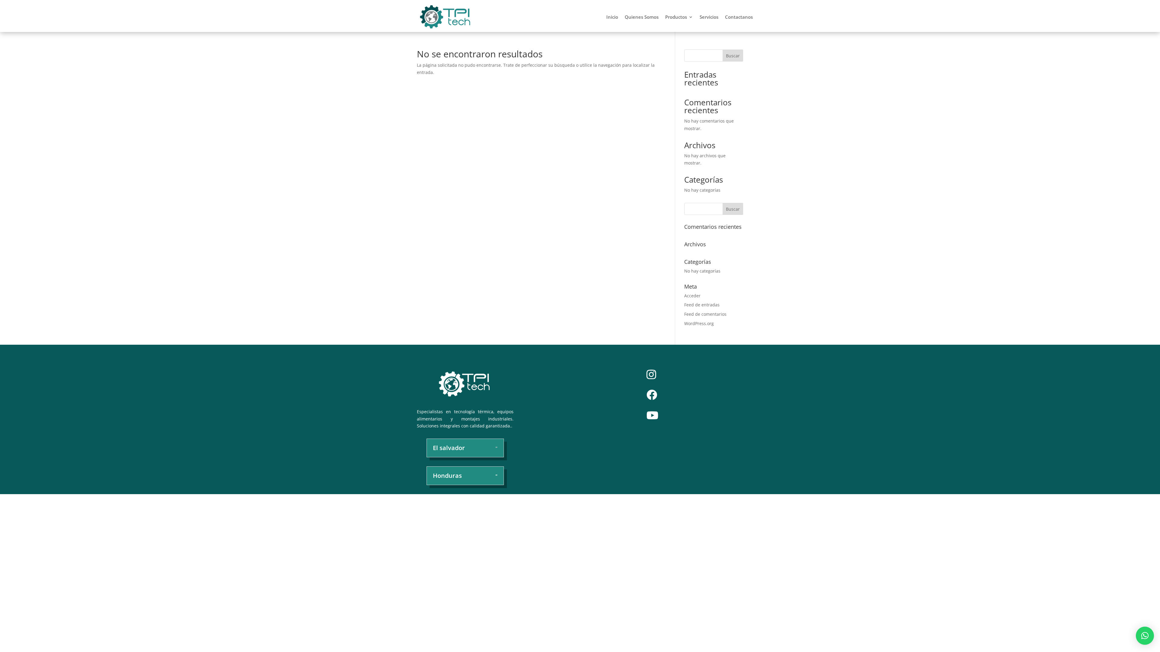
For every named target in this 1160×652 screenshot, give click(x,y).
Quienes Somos (642, 17)
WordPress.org (699, 323)
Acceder (692, 296)
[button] (1145, 636)
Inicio (612, 17)
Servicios (709, 17)
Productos (676, 17)
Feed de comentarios (705, 314)
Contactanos (739, 17)
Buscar (733, 56)
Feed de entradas (702, 305)
